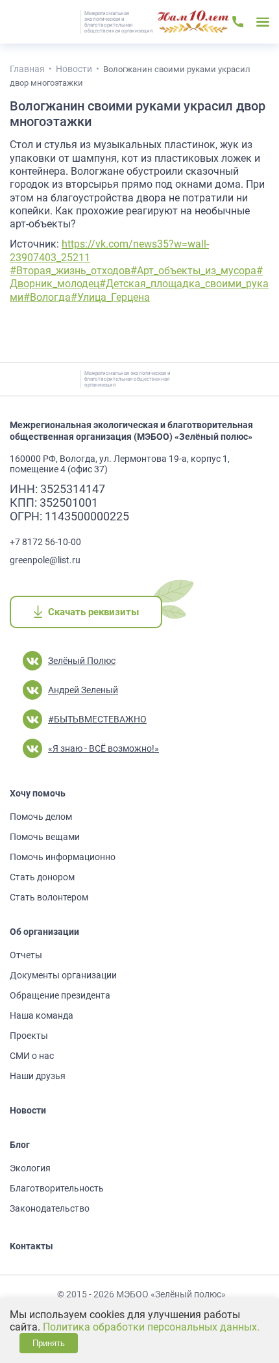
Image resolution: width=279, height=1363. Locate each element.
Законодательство (50, 1208)
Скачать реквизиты (93, 612)
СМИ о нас (32, 1056)
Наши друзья (38, 1076)
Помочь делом (41, 816)
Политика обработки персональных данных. (151, 1327)
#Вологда (47, 297)
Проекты (29, 1035)
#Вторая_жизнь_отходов (70, 270)
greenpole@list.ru (45, 560)
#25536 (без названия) (193, 22)
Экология (30, 1168)
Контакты (31, 1246)
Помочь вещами (45, 837)
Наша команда (41, 1015)
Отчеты (26, 955)
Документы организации (63, 975)
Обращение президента (60, 995)
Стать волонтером (49, 897)
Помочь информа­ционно (62, 857)
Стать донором (42, 877)
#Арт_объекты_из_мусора (193, 270)
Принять (48, 1343)
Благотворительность (57, 1188)
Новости (28, 1110)
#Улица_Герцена (110, 297)
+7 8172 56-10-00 (45, 542)
